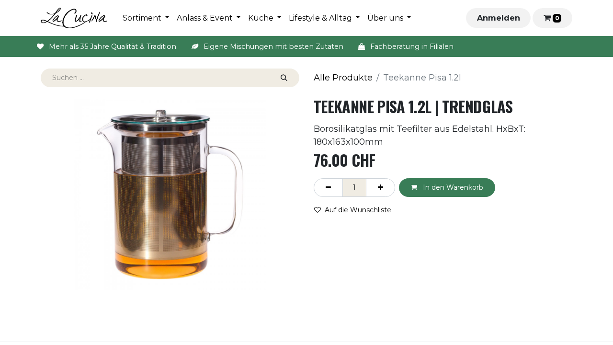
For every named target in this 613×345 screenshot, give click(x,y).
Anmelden (498, 18)
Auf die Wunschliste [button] (358, 210)
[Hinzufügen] (380, 187)
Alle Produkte (343, 77)
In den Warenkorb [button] (452, 187)
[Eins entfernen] (328, 187)
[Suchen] (284, 78)
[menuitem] (146, 18)
